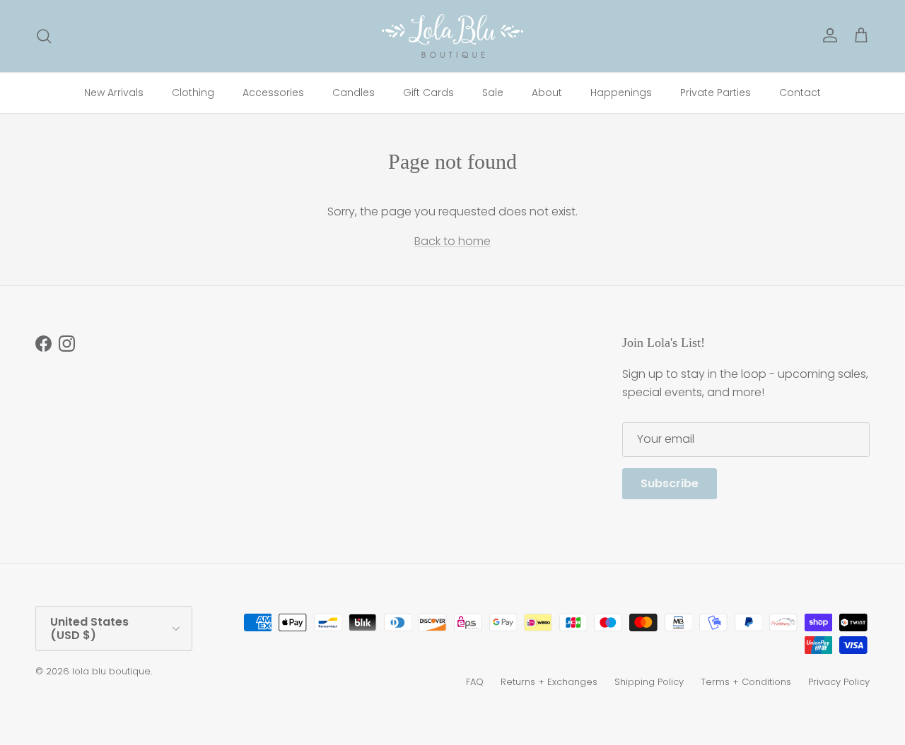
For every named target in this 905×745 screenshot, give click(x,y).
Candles (353, 92)
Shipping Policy (649, 682)
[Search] (43, 36)
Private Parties (715, 92)
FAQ (475, 682)
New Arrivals (114, 92)
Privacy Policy (839, 682)
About (547, 92)
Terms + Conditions (746, 682)
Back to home (452, 241)
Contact (800, 92)
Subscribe (670, 483)
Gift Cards (428, 92)
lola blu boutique (111, 671)
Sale (492, 92)
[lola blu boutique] (452, 36)
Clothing (193, 92)
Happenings (621, 92)
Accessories (273, 92)
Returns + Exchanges (549, 682)
